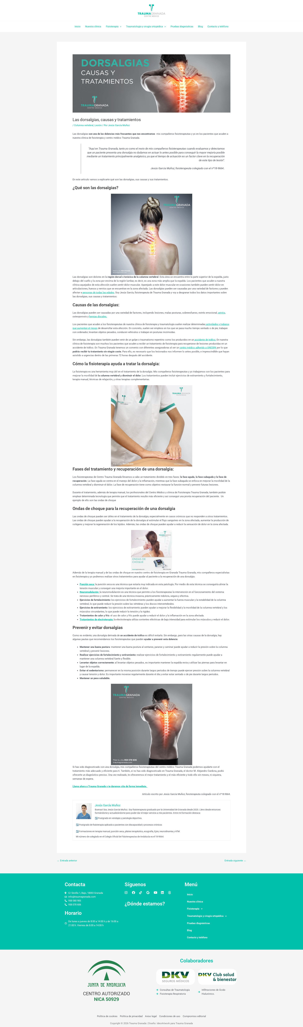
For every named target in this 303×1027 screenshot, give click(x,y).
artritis (221, 312)
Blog (200, 26)
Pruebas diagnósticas (182, 26)
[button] (119, 26)
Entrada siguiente (235, 860)
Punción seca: (87, 584)
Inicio (77, 26)
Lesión (98, 125)
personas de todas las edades (98, 292)
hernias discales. (98, 316)
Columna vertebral (83, 125)
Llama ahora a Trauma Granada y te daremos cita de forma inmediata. (110, 786)
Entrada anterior (67, 860)
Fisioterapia (112, 26)
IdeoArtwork (163, 1023)
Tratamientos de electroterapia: (96, 619)
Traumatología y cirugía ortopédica (144, 26)
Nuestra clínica (93, 26)
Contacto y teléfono (218, 26)
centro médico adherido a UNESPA (198, 347)
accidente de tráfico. (205, 339)
